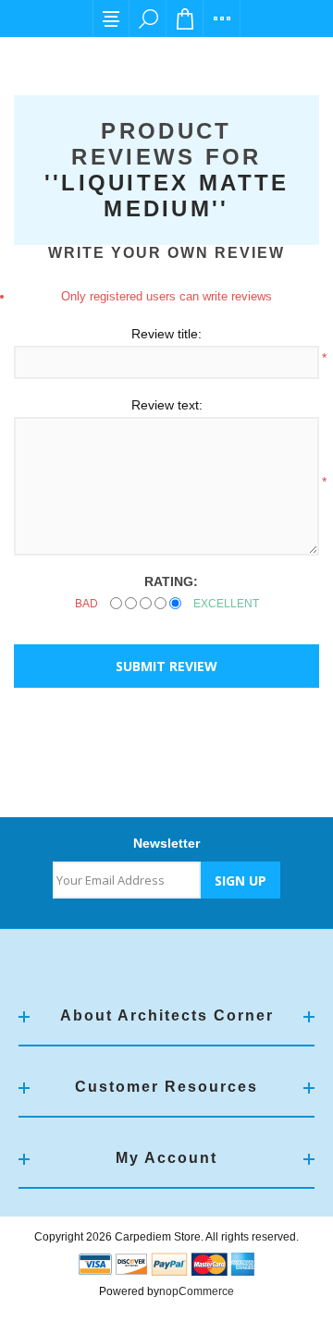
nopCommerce (196, 1291)
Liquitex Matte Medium (175, 195)
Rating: (171, 581)
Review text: (167, 405)
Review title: (166, 333)
